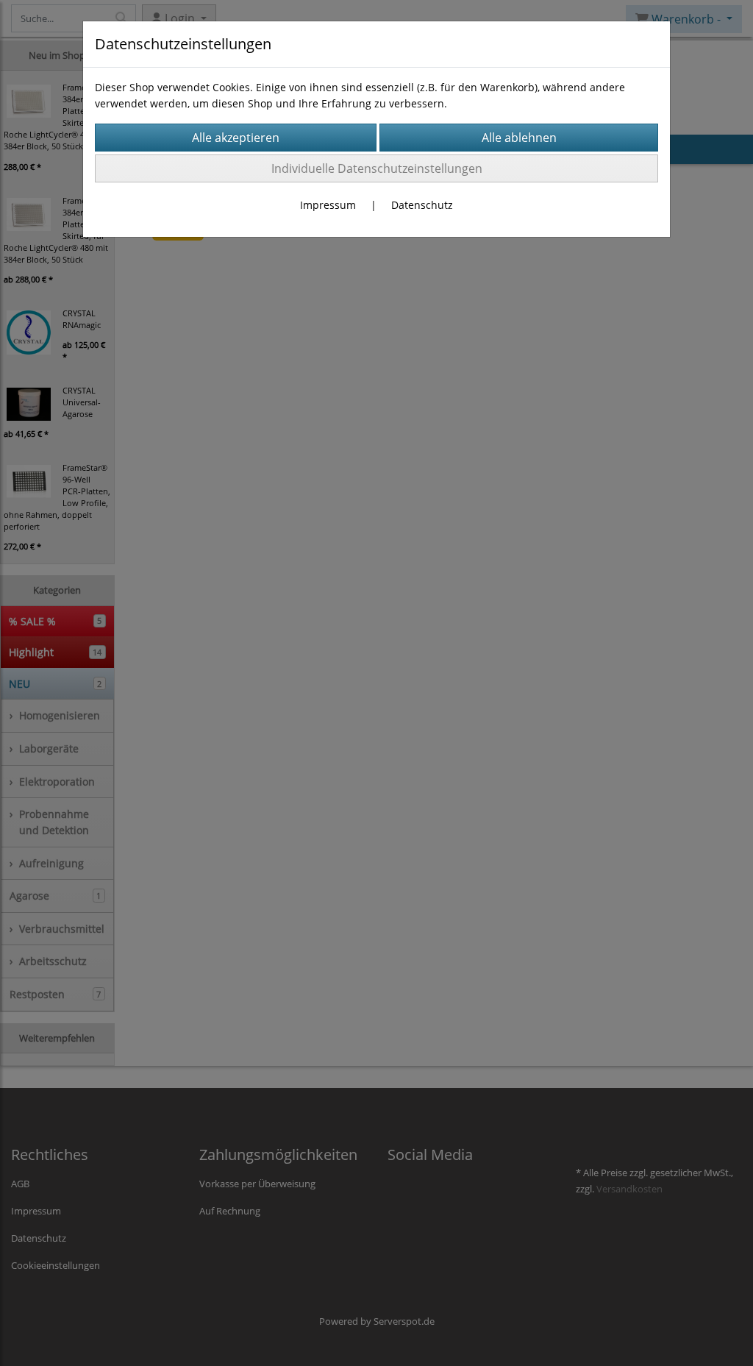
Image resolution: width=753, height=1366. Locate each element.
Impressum (328, 205)
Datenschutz (422, 205)
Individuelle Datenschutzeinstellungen (376, 168)
